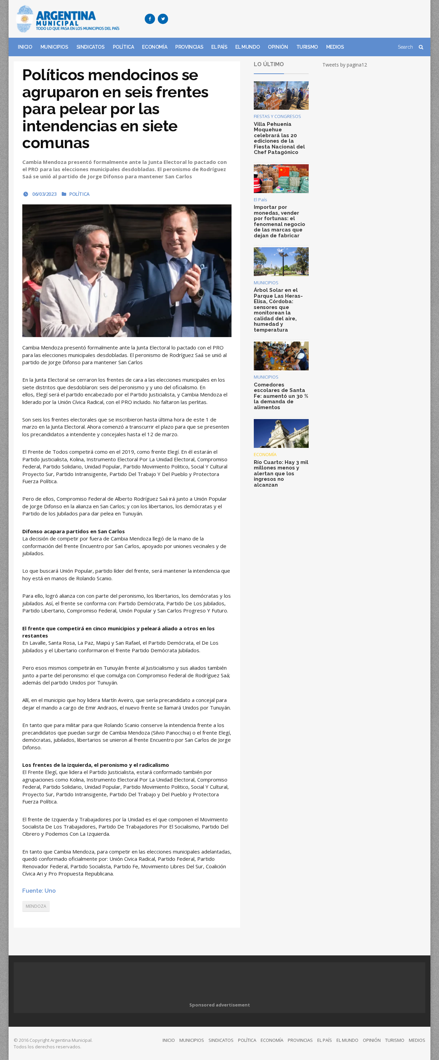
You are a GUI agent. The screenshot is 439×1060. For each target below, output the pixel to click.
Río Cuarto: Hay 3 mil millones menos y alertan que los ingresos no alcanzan (281, 473)
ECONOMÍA (154, 47)
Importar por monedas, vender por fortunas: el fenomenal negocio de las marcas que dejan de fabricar (279, 221)
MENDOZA (36, 906)
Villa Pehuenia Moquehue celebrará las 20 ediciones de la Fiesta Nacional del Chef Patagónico (279, 138)
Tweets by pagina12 (344, 64)
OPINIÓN (278, 47)
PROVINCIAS (189, 47)
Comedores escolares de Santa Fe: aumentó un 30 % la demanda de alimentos (281, 396)
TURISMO (307, 47)
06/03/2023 (43, 194)
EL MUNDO (247, 47)
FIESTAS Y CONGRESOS (277, 116)
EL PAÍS (219, 47)
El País (260, 199)
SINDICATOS (90, 47)
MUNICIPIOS (54, 47)
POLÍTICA (123, 47)
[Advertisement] (300, 18)
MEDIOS (335, 47)
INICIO (25, 47)
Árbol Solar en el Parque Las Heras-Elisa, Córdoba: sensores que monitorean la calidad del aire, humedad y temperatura (278, 310)
